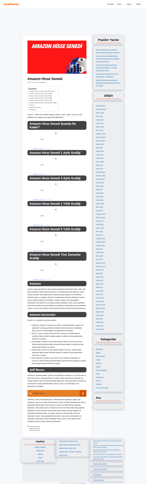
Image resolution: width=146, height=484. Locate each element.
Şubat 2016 (100, 322)
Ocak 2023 (99, 221)
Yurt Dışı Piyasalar (34, 426)
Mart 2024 (99, 189)
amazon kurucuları (35, 107)
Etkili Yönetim (100, 356)
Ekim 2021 (99, 256)
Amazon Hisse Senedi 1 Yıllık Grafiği (41, 98)
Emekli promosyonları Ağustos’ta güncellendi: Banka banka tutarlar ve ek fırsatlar (108, 83)
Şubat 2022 (100, 252)
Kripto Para (100, 377)
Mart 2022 (99, 249)
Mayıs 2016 (100, 312)
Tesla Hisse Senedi (34, 430)
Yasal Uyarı (40, 461)
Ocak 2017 (99, 294)
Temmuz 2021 (100, 266)
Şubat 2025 (100, 151)
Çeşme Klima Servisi (100, 469)
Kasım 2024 (100, 161)
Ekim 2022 (99, 231)
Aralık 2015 (100, 329)
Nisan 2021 (100, 270)
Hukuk (98, 367)
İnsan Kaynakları (101, 370)
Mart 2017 (99, 287)
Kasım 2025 (100, 127)
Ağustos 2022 (100, 238)
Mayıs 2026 (100, 113)
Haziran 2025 (100, 141)
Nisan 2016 (100, 315)
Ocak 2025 (99, 155)
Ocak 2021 (99, 280)
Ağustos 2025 (100, 134)
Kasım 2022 (100, 228)
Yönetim (98, 384)
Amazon (32, 105)
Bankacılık (99, 349)
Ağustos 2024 (100, 172)
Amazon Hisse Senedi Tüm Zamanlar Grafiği (43, 102)
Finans (119, 4)
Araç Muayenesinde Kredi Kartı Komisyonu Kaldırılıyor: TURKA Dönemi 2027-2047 (106, 67)
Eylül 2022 (99, 235)
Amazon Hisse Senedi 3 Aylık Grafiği (41, 96)
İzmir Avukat (63, 455)
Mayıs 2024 (100, 182)
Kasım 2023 (100, 203)
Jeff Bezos (33, 109)
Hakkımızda (40, 450)
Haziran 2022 (100, 245)
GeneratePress (82, 483)
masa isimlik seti (98, 480)
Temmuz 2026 (100, 109)
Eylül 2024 (99, 168)
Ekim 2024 (99, 165)
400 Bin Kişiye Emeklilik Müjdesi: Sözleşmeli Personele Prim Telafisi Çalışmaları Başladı (107, 58)
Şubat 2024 (100, 193)
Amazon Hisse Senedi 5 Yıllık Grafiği (41, 100)
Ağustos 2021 (100, 263)
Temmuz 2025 (100, 137)
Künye (40, 457)
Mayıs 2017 (100, 284)
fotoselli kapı (97, 475)
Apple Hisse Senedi (34, 428)
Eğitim (98, 353)
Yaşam (129, 4)
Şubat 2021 (100, 277)
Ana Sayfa (110, 4)
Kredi (97, 374)
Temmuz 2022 (100, 242)
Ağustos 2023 (100, 214)
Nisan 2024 (100, 186)
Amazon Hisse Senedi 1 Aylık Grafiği (41, 93)
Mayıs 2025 (100, 144)
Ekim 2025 (99, 130)
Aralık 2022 (100, 224)
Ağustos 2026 (100, 106)
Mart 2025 (99, 148)
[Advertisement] (73, 21)
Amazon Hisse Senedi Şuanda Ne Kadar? (42, 91)
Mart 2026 (99, 116)
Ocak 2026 (99, 123)
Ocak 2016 (99, 326)
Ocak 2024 (99, 196)
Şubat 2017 (100, 291)
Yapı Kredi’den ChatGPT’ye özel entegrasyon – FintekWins (107, 454)
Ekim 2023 (99, 207)
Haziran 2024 (100, 179)
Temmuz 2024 (100, 175)
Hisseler (98, 363)
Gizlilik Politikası (40, 447)
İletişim (138, 4)
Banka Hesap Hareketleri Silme (69, 445)
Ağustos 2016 (100, 305)
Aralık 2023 (100, 200)
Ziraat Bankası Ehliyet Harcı (68, 441)
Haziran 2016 (100, 308)
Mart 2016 (99, 319)
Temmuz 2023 (100, 217)
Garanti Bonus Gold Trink (67, 448)
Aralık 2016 (100, 298)
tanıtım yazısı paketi (100, 464)
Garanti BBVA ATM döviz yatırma (70, 451)
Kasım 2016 (100, 301)
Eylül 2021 (99, 259)
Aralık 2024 (100, 158)
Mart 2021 (99, 273)
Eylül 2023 (99, 210)
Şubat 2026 (100, 120)
